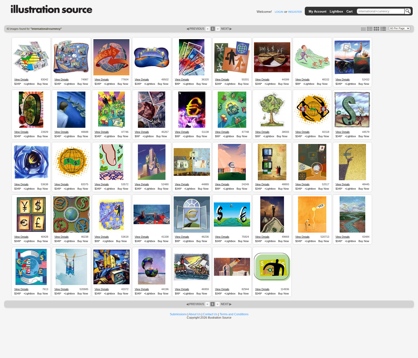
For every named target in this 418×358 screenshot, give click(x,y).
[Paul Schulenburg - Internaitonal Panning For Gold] (352, 232)
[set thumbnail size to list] (383, 29)
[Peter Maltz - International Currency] (191, 127)
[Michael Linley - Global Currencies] (232, 127)
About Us (195, 314)
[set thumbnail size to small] (363, 29)
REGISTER (295, 11)
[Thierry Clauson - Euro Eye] (31, 178)
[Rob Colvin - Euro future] (352, 179)
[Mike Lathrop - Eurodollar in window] (192, 232)
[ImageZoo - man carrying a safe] (272, 280)
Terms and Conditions (234, 314)
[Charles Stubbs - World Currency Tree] (272, 127)
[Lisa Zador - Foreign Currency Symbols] (31, 232)
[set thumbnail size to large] (376, 29)
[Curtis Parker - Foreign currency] (151, 127)
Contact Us (210, 314)
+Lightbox (29, 83)
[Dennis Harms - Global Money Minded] (312, 179)
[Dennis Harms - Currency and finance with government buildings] (232, 275)
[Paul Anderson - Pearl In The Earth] (152, 284)
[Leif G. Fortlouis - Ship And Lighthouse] (192, 280)
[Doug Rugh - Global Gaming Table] (152, 223)
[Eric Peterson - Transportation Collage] (111, 283)
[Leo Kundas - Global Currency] (111, 74)
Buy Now (42, 83)
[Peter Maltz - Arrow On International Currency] (191, 74)
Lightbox (336, 11)
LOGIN (279, 11)
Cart (349, 11)
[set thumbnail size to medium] (369, 29)
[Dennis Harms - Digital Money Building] (151, 179)
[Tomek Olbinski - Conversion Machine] (272, 179)
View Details (21, 79)
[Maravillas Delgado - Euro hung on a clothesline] (71, 284)
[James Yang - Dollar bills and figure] (192, 175)
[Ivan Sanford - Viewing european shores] (71, 127)
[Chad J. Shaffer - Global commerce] (312, 125)
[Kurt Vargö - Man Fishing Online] (352, 73)
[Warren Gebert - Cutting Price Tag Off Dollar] (352, 127)
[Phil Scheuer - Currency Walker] (312, 69)
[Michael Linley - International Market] (111, 127)
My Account (317, 11)
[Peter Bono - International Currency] (71, 73)
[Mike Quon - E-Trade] (111, 179)
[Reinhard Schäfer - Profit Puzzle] (111, 232)
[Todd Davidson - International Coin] (31, 127)
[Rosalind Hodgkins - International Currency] (31, 72)
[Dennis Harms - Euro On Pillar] (232, 179)
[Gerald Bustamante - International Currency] (232, 73)
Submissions (178, 314)
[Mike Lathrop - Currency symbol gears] (71, 232)
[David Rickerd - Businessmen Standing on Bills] (272, 232)
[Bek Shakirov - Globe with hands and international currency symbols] (31, 284)
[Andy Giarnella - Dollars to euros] (232, 226)
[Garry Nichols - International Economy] (152, 67)
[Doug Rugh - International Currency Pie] (272, 71)
